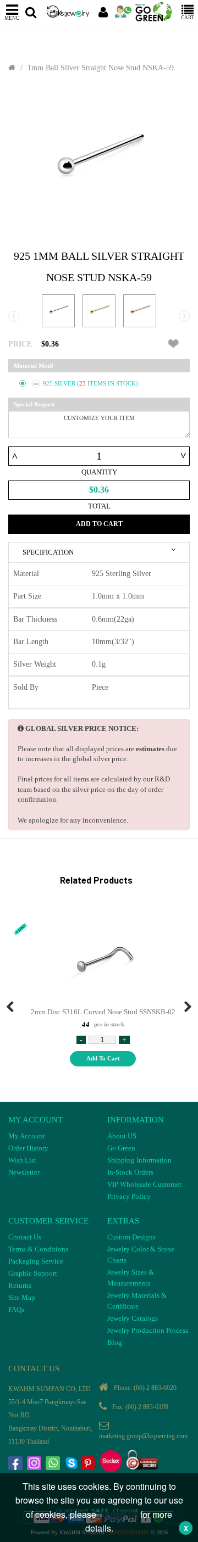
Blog (114, 1342)
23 (83, 383)
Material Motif (33, 365)
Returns (19, 1285)
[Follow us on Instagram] (35, 1464)
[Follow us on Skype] (72, 1464)
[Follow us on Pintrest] (89, 1464)
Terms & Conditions (38, 1249)
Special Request (34, 404)
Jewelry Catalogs (132, 1318)
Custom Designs (131, 1237)
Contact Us (24, 1237)
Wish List (22, 1160)
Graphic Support (32, 1273)
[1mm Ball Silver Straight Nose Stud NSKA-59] (99, 161)
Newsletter (24, 1172)
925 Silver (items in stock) (90, 383)
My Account (26, 1136)
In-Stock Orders (130, 1172)
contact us (118, 1514)
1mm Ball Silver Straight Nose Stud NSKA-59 (101, 68)
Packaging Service (35, 1261)
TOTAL (99, 506)
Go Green (121, 1148)
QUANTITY (99, 472)
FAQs (16, 1309)
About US (121, 1136)
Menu (12, 17)
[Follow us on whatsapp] (54, 1464)
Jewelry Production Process (147, 1330)
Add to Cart (99, 524)
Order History (28, 1148)
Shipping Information (139, 1160)
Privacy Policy (129, 1196)
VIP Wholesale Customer (144, 1184)
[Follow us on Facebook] (16, 1464)
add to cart (103, 1058)
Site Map (21, 1297)
